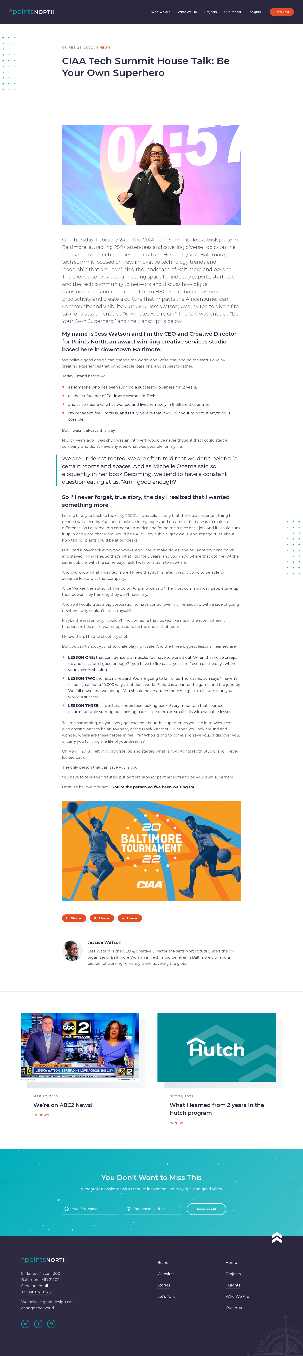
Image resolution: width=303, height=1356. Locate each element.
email (43, 1286)
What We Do (187, 12)
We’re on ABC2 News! (63, 1105)
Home (231, 1262)
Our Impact (232, 12)
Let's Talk (282, 12)
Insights (255, 12)
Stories (163, 1285)
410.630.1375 (39, 1292)
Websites (166, 1274)
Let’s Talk (166, 1296)
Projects (210, 12)
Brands (163, 1262)
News (105, 47)
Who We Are (160, 12)
